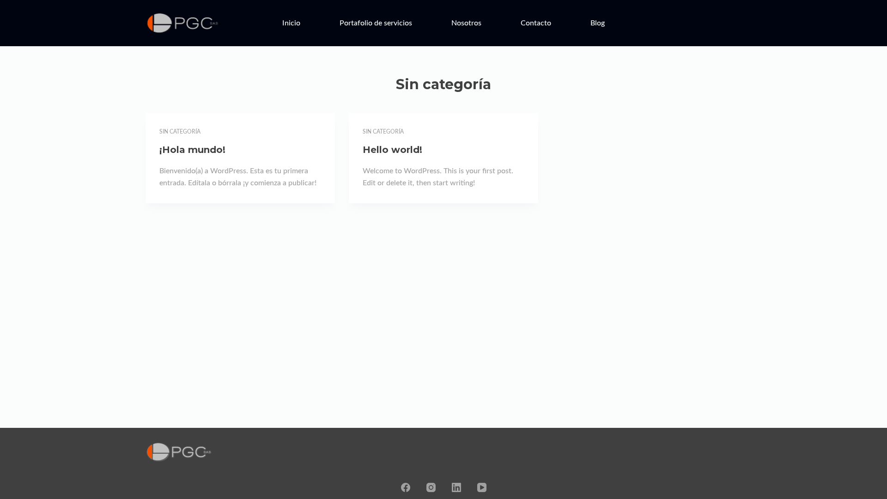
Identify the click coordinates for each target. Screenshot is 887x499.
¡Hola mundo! (192, 149)
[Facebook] (405, 487)
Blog (597, 23)
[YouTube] (481, 487)
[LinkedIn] (456, 487)
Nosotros (466, 23)
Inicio (291, 23)
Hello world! (392, 149)
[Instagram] (431, 487)
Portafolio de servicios (376, 23)
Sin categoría (179, 131)
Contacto (536, 23)
